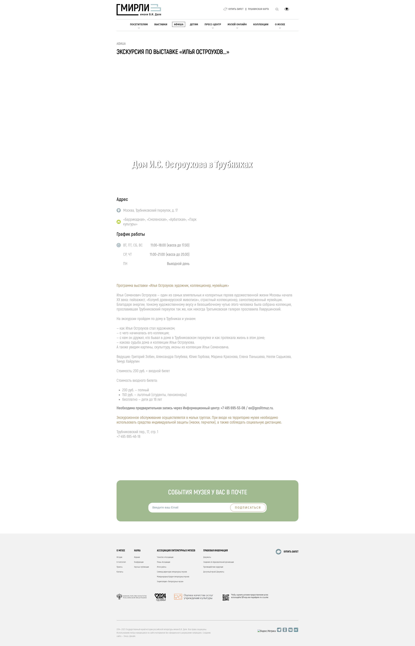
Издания (137, 557)
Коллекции (260, 24)
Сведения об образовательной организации (218, 562)
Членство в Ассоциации (165, 557)
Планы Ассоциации (163, 562)
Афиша (178, 24)
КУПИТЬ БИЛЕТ (291, 551)
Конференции (138, 562)
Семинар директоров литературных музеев (172, 572)
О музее (280, 24)
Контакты (120, 572)
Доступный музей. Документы (213, 572)
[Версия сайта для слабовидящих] (286, 9)
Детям (194, 24)
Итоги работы (161, 567)
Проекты (120, 567)
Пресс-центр (213, 24)
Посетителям (139, 24)
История (119, 557)
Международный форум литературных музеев (173, 577)
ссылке (265, 597)
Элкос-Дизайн (129, 636)
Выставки (160, 24)
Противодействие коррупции (213, 567)
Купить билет (236, 9)
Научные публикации (141, 567)
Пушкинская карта (258, 9)
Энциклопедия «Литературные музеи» (170, 581)
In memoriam (121, 562)
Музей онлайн (237, 24)
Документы (207, 557)
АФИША (121, 44)
